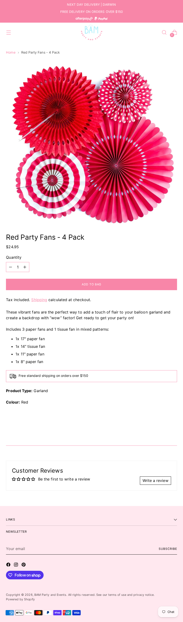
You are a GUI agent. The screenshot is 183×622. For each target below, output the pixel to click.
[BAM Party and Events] (91, 32)
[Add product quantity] (24, 267)
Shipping (39, 299)
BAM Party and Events (50, 595)
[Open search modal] (164, 32)
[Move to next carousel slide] (173, 429)
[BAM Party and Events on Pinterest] (24, 565)
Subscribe (168, 549)
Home (10, 52)
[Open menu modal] (8, 32)
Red (24, 402)
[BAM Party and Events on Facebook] (9, 565)
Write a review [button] (155, 480)
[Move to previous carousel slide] (162, 429)
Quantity (13, 257)
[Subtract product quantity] (10, 267)
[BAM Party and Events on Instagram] (16, 565)
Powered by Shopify (20, 599)
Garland (41, 390)
